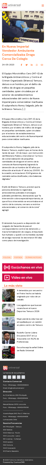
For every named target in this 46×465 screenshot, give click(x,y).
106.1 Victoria (8, 445)
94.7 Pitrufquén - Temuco (12, 427)
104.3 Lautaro (8, 442)
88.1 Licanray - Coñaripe (12, 439)
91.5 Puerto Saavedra (11, 451)
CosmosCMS (19, 462)
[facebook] (21, 65)
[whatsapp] (37, 65)
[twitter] (27, 65)
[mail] (42, 65)
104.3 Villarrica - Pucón (11, 433)
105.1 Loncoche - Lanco (11, 436)
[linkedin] (32, 65)
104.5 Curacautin (9, 448)
